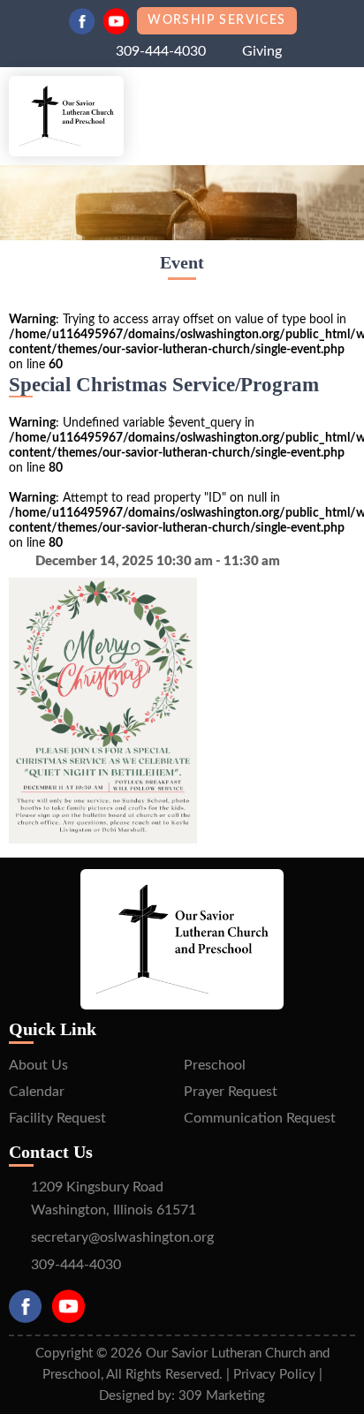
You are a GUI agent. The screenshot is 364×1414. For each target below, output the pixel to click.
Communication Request (260, 1118)
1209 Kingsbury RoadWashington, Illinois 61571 (113, 1198)
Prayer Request (230, 1092)
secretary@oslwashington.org (122, 1237)
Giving (262, 51)
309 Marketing (221, 1396)
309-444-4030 (161, 51)
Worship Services (216, 20)
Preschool (215, 1065)
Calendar (36, 1092)
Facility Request (57, 1118)
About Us (38, 1065)
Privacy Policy (274, 1374)
